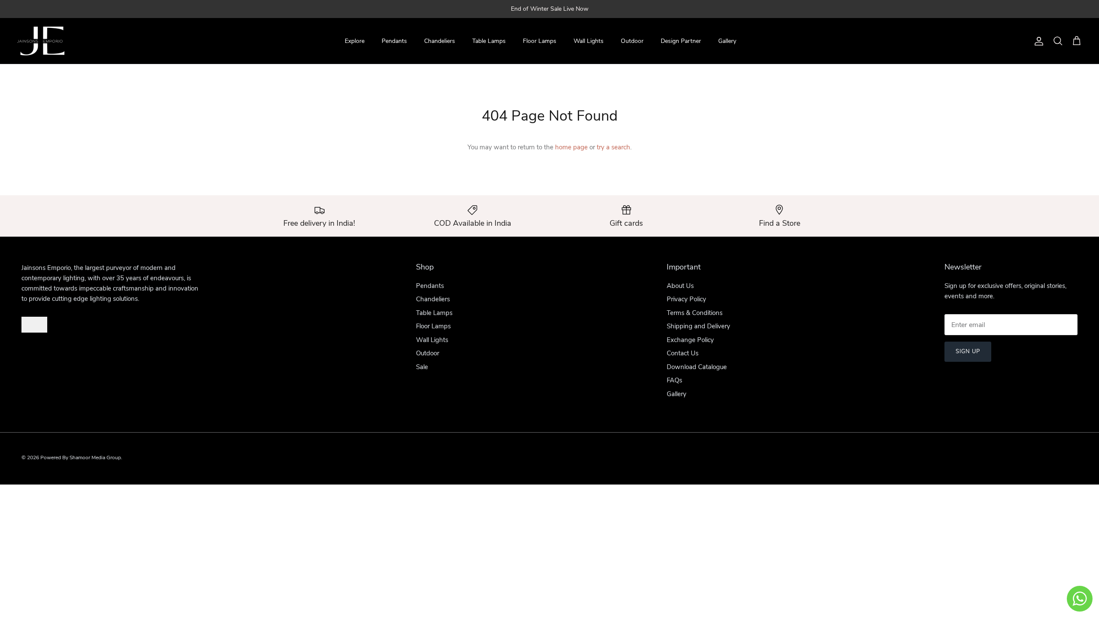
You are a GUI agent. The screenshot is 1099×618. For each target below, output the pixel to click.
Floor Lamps (539, 41)
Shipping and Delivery (698, 326)
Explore (354, 41)
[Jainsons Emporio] (40, 41)
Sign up (968, 351)
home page (571, 147)
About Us (680, 286)
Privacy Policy (686, 299)
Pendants (394, 41)
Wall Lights (589, 41)
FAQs (674, 380)
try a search (613, 147)
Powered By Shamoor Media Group (80, 457)
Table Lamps (489, 41)
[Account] (1037, 41)
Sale (422, 367)
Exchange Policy (690, 340)
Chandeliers (439, 41)
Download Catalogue (697, 367)
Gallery (727, 41)
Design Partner (681, 41)
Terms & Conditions (695, 313)
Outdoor (632, 41)
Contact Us (682, 353)
